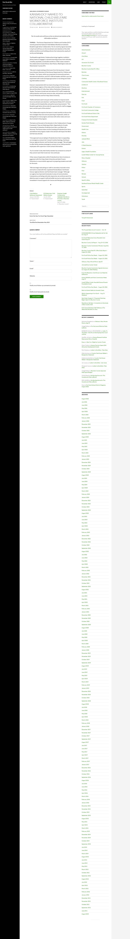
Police (83, 167)
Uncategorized (86, 193)
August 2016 (85, 780)
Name (32, 261)
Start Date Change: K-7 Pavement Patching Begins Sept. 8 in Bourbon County (93, 299)
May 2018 (84, 713)
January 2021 (85, 612)
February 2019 (86, 685)
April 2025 (85, 449)
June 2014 (84, 850)
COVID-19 (85, 85)
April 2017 (85, 755)
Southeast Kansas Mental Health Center (92, 183)
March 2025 (85, 453)
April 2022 (85, 564)
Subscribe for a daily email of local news (93, 16)
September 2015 (86, 815)
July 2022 (84, 554)
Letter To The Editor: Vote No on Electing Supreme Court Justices (95, 332)
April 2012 (85, 885)
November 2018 (86, 694)
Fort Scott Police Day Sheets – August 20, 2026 (94, 287)
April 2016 (85, 793)
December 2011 (86, 898)
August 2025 (85, 437)
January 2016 (85, 802)
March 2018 (85, 720)
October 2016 (85, 774)
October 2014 (85, 841)
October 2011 (85, 904)
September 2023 (86, 510)
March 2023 (85, 529)
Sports (83, 186)
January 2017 (85, 764)
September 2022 (86, 548)
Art (83, 59)
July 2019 (84, 669)
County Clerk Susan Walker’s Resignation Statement (93, 358)
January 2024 (85, 497)
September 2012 (86, 876)
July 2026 (84, 402)
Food (83, 100)
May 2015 (84, 821)
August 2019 (85, 666)
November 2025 (86, 427)
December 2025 (86, 424)
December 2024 (86, 462)
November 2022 (86, 542)
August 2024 (85, 475)
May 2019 (84, 675)
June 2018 (84, 710)
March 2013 (85, 869)
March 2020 (85, 643)
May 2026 (84, 408)
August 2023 (85, 513)
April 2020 (85, 640)
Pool (83, 170)
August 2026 (85, 398)
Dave (83, 342)
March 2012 (85, 888)
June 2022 (84, 558)
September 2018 (86, 701)
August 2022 (85, 551)
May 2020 (84, 637)
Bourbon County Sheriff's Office (90, 69)
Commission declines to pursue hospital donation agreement (10, 144)
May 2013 (84, 866)
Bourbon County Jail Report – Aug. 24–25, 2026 (95, 242)
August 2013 (85, 856)
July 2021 (84, 592)
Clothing (84, 78)
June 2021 (84, 596)
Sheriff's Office (86, 180)
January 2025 (85, 459)
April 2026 (85, 411)
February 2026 (86, 418)
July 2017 (84, 745)
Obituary (84, 161)
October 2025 (85, 430)
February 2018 (86, 723)
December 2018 (86, 691)
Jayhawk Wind (86, 139)
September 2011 (86, 907)
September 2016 (86, 777)
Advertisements (86, 50)
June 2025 (84, 443)
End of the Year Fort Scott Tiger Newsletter (41, 215)
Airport (84, 53)
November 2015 (86, 809)
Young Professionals (87, 217)
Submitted (84, 189)
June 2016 (84, 786)
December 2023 (86, 500)
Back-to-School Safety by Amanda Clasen (93, 290)
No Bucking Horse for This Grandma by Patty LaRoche (93, 376)
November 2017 (86, 732)
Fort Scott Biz (7, 2)
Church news (85, 75)
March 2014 (85, 853)
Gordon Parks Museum (88, 123)
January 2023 (85, 535)
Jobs (83, 142)
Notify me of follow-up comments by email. (43, 285)
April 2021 (85, 602)
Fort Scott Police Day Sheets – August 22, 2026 (94, 255)
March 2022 (85, 567)
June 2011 (84, 911)
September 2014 (86, 844)
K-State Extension (86, 145)
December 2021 (86, 577)
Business (84, 72)
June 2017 (84, 748)
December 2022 (86, 538)
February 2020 (86, 647)
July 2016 (84, 783)
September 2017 (86, 739)
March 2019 (85, 682)
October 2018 (85, 697)
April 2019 (85, 678)
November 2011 (86, 901)
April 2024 (85, 488)
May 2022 (84, 561)
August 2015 (85, 818)
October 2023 (85, 507)
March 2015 (85, 828)
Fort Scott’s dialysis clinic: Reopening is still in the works (9, 139)
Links (98, 2)
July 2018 (84, 707)
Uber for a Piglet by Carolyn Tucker (96, 342)
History (84, 132)
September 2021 (86, 586)
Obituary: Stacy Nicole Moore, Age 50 (92, 261)
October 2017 (85, 736)
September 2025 (86, 433)
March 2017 (85, 758)
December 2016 (86, 767)
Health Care (85, 129)
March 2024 (85, 491)
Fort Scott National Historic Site (90, 113)
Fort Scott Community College (90, 110)
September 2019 (86, 662)
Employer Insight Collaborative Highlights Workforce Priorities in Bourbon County (63, 197)
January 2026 (85, 421)
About (84, 2)
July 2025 (84, 440)
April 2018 (85, 717)
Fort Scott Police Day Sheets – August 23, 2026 (94, 258)
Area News (33, 11)
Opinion (84, 164)
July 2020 (84, 631)
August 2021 (85, 589)
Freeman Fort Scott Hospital (89, 120)
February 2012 (86, 891)
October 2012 (85, 872)
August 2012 (85, 879)
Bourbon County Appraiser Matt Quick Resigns (9, 77)
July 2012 (84, 882)
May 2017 (84, 752)
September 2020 (86, 624)
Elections (84, 88)
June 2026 (84, 405)
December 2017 (86, 729)
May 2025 (84, 446)
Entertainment (86, 91)
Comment (33, 238)
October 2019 (85, 659)
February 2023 (86, 532)
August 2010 (85, 914)
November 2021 (86, 580)
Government (40, 11)
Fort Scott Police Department (90, 116)
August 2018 (85, 704)
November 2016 (86, 771)
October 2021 (85, 583)
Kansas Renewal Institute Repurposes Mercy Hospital (94, 338)
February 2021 (86, 608)
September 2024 (86, 472)
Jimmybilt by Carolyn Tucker (89, 265)
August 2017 (85, 742)
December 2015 (86, 806)
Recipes (84, 174)
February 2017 (86, 761)
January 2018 (85, 726)
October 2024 (85, 468)
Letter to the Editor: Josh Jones (98, 363)
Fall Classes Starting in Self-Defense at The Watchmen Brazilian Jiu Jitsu (93, 308)
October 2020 (85, 621)
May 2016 (84, 790)
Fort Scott (84, 104)
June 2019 (84, 672)
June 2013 (84, 863)
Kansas (46, 11)
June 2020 (84, 634)
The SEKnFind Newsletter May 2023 (40, 221)
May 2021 (84, 599)
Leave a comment (57, 27)
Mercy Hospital (86, 158)
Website (32, 276)
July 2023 (84, 516)
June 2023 (84, 519)
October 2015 (85, 812)
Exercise (84, 94)
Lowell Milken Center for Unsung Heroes (93, 154)
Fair (83, 97)
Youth (83, 199)
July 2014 (84, 847)
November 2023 (86, 503)
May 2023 (84, 523)
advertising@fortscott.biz (89, 35)
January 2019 (85, 688)
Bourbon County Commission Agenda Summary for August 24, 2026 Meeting (95, 268)
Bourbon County (86, 65)
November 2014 (86, 837)
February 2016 (86, 799)
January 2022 (85, 573)
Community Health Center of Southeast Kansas (95, 81)
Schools (84, 177)
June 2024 (84, 481)
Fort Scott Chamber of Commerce (91, 107)
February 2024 (86, 494)
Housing (84, 135)
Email (32, 268)
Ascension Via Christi (88, 62)
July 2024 (84, 478)
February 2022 (86, 570)
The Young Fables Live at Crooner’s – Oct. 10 (94, 230)
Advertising (92, 2)
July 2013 (84, 860)
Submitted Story (45, 27)
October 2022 (85, 545)
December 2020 (86, 615)
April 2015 (85, 825)
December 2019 (86, 653)
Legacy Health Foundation (89, 151)
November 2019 (86, 656)
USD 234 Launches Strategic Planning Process (9, 96)
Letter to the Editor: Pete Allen (99, 350)
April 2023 (85, 526)
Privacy (104, 2)
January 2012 (85, 895)
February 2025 (86, 456)
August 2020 (85, 627)
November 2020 (86, 618)
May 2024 (84, 484)
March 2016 (85, 796)
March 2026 (85, 414)
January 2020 (85, 650)
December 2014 (86, 834)
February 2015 (86, 831)
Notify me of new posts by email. (39, 292)
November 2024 (86, 465)
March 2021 (85, 605)
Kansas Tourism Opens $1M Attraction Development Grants (94, 346)
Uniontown (85, 196)
